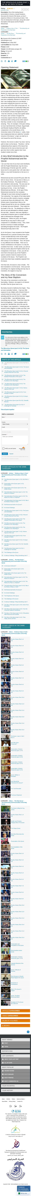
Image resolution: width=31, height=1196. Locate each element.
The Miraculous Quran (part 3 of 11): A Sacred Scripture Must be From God (16, 371)
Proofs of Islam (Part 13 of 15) (17, 717)
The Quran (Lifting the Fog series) (17, 809)
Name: (3, 417)
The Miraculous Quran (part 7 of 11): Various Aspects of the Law (15, 388)
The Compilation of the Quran (16, 847)
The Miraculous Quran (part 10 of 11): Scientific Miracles (16, 401)
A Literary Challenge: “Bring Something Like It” (16, 555)
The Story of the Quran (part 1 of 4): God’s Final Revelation (16, 605)
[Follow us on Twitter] (15, 1106)
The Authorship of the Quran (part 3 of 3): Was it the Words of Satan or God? (16, 501)
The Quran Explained (16, 795)
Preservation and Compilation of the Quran (17, 944)
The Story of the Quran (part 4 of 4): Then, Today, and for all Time (15, 618)
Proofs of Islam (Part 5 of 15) (17, 665)
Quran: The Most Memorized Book (15, 996)
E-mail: (3, 427)
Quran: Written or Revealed (15, 775)
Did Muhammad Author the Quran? (13, 504)
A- (22, 9)
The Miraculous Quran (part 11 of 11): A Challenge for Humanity (14, 405)
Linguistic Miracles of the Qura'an (17, 964)
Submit (5, 453)
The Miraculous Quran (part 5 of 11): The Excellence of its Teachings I (14, 380)
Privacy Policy (12, 1101)
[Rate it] (2, 61)
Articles (2, 28)
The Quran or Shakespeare (14, 983)
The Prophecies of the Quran (11, 595)
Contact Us (19, 1101)
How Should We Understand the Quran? (17, 782)
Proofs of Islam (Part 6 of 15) (17, 672)
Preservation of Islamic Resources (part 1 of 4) (17, 749)
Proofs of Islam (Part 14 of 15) (17, 724)
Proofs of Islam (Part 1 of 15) (17, 640)
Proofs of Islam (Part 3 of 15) (17, 652)
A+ (27, 9)
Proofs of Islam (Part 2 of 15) (17, 646)
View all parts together (7, 409)
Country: (4, 422)
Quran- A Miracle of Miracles (16, 970)
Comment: (4, 434)
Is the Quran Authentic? (10, 565)
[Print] (9, 61)
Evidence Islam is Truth (12, 28)
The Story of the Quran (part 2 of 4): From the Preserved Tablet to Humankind (15, 609)
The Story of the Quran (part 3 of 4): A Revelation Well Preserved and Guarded (16, 613)
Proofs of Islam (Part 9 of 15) (17, 691)
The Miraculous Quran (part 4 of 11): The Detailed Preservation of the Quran (14, 376)
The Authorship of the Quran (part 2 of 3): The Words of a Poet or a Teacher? (16, 496)
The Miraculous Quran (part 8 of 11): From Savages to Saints (15, 392)
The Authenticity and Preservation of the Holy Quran (14, 474)
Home (3, 1099)
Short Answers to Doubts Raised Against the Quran (17, 977)
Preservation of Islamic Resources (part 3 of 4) (17, 762)
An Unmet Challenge (9, 507)
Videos (11, 631)
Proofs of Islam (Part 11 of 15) (17, 704)
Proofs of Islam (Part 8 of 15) (17, 685)
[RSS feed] (20, 1106)
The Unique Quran (15, 828)
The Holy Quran (10, 33)
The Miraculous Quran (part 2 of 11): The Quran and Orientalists (15, 349)
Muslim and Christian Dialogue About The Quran (17, 821)
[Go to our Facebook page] (10, 1106)
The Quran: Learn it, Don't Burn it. (17, 736)
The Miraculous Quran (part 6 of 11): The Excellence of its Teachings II (14, 384)
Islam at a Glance (21, 1099)
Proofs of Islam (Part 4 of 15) (17, 659)
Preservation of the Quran (17, 841)
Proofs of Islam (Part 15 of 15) (17, 730)
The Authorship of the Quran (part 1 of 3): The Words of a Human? (16, 492)
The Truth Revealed (16, 788)
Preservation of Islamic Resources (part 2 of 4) (17, 756)
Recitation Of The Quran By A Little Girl (17, 1002)
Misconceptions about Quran (16, 951)
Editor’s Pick (5, 10)
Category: (4, 26)
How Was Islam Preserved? (15, 743)
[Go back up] (28, 1032)
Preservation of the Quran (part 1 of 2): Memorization (14, 484)
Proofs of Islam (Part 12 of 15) (17, 711)
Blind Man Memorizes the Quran (17, 834)
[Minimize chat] (29, 1187)
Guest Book (4, 1101)
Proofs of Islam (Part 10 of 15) (17, 698)
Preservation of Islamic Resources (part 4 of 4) (17, 769)
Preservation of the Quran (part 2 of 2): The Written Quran (15, 488)
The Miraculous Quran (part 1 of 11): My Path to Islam (16, 363)
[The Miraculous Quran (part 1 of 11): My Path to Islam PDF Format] (12, 61)
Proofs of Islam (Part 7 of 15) (17, 678)
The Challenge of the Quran (11, 552)
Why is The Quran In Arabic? (16, 990)
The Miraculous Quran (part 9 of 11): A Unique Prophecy (16, 397)
